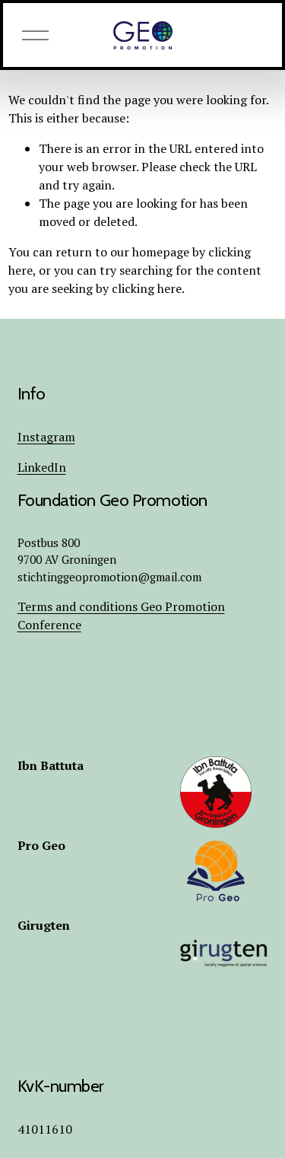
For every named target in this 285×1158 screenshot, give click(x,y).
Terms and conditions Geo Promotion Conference (121, 615)
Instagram (46, 436)
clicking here (147, 288)
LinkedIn (41, 467)
